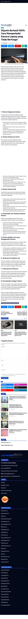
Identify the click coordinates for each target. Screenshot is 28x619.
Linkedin (17, 390)
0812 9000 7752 (16, 476)
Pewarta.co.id (4, 510)
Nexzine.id (3, 548)
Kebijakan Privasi (5, 485)
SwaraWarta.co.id (5, 521)
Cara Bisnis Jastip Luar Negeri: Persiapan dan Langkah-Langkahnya (22, 313)
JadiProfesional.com (6, 545)
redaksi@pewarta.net (9, 473)
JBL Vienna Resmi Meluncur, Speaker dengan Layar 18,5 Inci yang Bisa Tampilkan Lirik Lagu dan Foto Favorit (21, 334)
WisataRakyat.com (5, 540)
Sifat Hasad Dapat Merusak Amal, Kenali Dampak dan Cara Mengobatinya (18, 413)
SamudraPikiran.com (6, 537)
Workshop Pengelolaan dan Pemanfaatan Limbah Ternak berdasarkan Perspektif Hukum (16, 406)
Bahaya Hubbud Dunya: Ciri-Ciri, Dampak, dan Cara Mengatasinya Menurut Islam (16, 422)
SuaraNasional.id (5, 513)
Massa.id (3, 554)
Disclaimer (3, 488)
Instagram (18, 384)
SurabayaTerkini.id (5, 583)
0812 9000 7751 (7, 476)
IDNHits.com (4, 527)
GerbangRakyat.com (6, 524)
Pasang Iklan (4, 493)
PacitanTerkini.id (5, 597)
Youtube (4, 390)
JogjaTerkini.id (4, 578)
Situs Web (3, 369)
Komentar (3, 346)
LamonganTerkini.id (5, 605)
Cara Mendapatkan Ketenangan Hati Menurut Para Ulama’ (7, 313)
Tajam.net (3, 516)
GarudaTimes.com (5, 556)
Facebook (4, 384)
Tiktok (17, 387)
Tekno (2, 27)
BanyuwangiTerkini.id (6, 591)
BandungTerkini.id (5, 580)
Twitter (4, 387)
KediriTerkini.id (4, 602)
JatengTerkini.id (4, 575)
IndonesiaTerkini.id (5, 570)
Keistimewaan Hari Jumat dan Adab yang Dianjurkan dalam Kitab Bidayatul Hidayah (17, 398)
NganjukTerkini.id (5, 599)
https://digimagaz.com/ (7, 445)
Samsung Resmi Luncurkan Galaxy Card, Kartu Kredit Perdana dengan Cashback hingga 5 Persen (6, 334)
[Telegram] (25, 46)
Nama (2, 360)
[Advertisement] (14, 13)
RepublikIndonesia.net (6, 518)
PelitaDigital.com (5, 529)
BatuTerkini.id (4, 586)
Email (2, 365)
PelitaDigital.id (4, 532)
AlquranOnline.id (5, 562)
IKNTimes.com (4, 535)
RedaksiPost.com (5, 551)
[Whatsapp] (23, 46)
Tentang (3, 482)
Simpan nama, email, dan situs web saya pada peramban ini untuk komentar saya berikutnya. (13, 375)
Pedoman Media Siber (6, 490)
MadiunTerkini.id (5, 594)
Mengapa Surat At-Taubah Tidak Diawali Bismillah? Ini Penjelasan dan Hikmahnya (18, 431)
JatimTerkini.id (4, 572)
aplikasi (23, 261)
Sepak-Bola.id (4, 559)
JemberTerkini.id (5, 589)
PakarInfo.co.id (4, 543)
